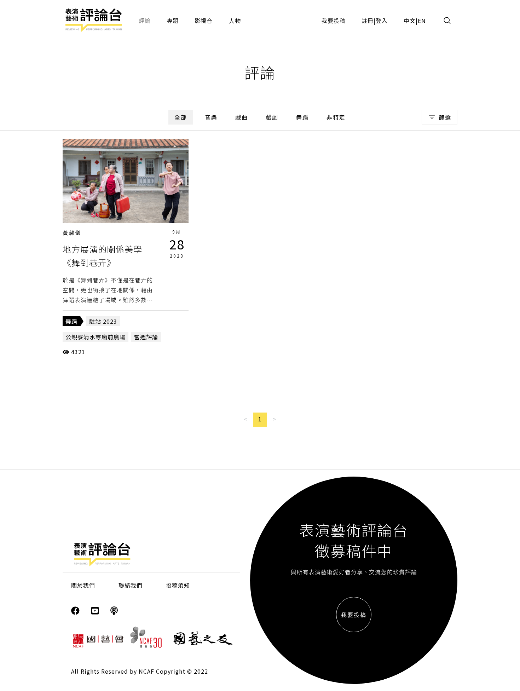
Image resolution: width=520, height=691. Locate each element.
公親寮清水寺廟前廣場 (95, 337)
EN (422, 20)
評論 (145, 20)
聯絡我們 (131, 585)
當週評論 (146, 337)
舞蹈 (302, 117)
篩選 (445, 117)
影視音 (204, 20)
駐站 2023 (103, 321)
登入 (382, 20)
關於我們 (83, 585)
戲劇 (272, 117)
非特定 (336, 117)
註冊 (368, 20)
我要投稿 (334, 20)
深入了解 (125, 181)
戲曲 (241, 117)
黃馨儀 (72, 232)
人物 (235, 20)
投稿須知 (178, 585)
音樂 (211, 117)
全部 (180, 117)
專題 (173, 20)
